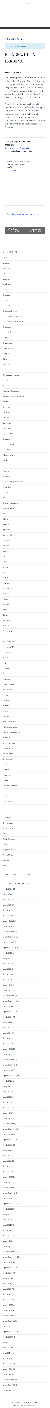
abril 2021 (6, 1230)
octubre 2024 (8, 1006)
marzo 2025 (7, 980)
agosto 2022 (7, 1145)
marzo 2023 (7, 1108)
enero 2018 (7, 1390)
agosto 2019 (7, 1337)
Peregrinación (8, 684)
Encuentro (7, 423)
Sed (4, 791)
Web (4, 866)
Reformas (6, 738)
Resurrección (8, 759)
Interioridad (7, 535)
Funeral (5, 492)
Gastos (5, 498)
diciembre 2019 (8, 1316)
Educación (6, 412)
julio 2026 (6, 894)
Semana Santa (8, 802)
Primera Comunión (10, 727)
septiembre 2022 (9, 1140)
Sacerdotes (7, 770)
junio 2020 (7, 1284)
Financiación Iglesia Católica (13, 482)
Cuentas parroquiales (11, 375)
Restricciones (8, 754)
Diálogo (5, 386)
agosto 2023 (7, 1081)
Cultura (5, 380)
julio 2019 (6, 1342)
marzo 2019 (7, 1364)
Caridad (5, 300)
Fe (3, 466)
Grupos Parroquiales (10, 503)
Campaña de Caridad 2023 (36, 230)
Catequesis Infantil (10, 311)
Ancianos (6, 268)
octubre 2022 (8, 1134)
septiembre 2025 (9, 948)
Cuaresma (6, 370)
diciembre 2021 (8, 1188)
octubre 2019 (7, 1326)
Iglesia (5, 519)
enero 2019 (7, 1374)
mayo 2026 (7, 905)
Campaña (6, 290)
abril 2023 (6, 1102)
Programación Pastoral (12, 732)
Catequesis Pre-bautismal (12, 316)
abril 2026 (6, 910)
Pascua (5, 658)
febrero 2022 (8, 1177)
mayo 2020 (7, 1289)
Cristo (5, 359)
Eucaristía (6, 439)
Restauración (8, 748)
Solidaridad (7, 818)
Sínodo (5, 812)
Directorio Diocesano (11, 391)
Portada (6, 706)
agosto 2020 (7, 1273)
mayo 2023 (7, 1097)
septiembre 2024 (9, 1012)
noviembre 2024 (9, 1001)
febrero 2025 (8, 985)
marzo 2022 (7, 1172)
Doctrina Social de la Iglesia (13, 396)
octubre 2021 (7, 1198)
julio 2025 (6, 958)
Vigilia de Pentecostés (13, 230)
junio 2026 (7, 900)
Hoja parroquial (8, 508)
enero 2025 (7, 990)
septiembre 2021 (9, 1204)
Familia (5, 460)
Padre (5, 636)
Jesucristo (6, 540)
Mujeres (6, 594)
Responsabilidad (9, 743)
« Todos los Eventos (14, 39)
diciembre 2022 (9, 1124)
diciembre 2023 (8, 1060)
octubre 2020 (8, 1262)
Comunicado (7, 343)
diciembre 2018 (8, 1380)
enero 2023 (7, 1118)
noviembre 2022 (9, 1129)
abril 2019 (6, 1358)
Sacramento (7, 775)
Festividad (6, 476)
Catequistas (7, 327)
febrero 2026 (8, 921)
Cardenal (6, 295)
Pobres (5, 695)
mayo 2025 (7, 969)
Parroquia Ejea (25, 15)
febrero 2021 (7, 1241)
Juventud (6, 551)
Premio (5, 711)
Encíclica (6, 418)
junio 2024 (7, 1028)
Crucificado (7, 364)
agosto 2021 (7, 1209)
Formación (7, 487)
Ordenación (7, 631)
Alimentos (7, 263)
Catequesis (7, 306)
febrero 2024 (8, 1049)
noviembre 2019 (9, 1321)
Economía (6, 407)
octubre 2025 (8, 942)
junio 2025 (6, 964)
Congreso (6, 354)
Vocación (6, 860)
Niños (5, 610)
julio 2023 (6, 1086)
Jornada (6, 546)
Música (5, 599)
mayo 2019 (7, 1353)
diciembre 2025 (9, 932)
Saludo (5, 780)
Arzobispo (6, 279)
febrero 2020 (8, 1305)
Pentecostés (7, 679)
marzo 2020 (7, 1300)
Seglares (6, 796)
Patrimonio (7, 668)
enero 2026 (7, 926)
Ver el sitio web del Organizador (17, 148)
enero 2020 (7, 1310)
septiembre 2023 (9, 1076)
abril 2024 (6, 1038)
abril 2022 (6, 1166)
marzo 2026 (7, 916)
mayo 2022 (7, 1161)
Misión (5, 578)
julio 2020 (6, 1278)
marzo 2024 (7, 1044)
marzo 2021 (7, 1236)
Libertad (6, 562)
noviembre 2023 (9, 1065)
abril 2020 (6, 1294)
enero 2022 (7, 1182)
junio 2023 (6, 1092)
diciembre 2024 (9, 996)
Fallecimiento (8, 455)
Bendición (6, 284)
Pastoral (6, 663)
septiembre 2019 (9, 1332)
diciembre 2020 (9, 1252)
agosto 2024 (7, 1017)
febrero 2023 (8, 1113)
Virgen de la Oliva (9, 850)
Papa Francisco (8, 642)
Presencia (6, 716)
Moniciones (7, 588)
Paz (4, 674)
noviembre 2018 (9, 1385)
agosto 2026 (7, 889)
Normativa (7, 620)
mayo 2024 (7, 1033)
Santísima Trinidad (10, 786)
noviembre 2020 (9, 1257)
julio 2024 (6, 1022)
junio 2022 (7, 1156)
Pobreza (6, 700)
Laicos (5, 556)
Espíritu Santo (8, 434)
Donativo (6, 402)
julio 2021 (6, 1214)
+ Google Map (11, 171)
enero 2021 (7, 1246)
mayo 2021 (7, 1225)
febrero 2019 (7, 1369)
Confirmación (8, 348)
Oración (6, 626)
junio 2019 (6, 1348)
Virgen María (8, 855)
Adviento (6, 258)
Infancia (6, 524)
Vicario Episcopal (9, 839)
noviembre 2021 (9, 1193)
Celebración (7, 332)
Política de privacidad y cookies (24, 1403)
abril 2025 (6, 974)
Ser (4, 807)
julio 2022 (6, 1150)
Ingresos (6, 530)
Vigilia (5, 844)
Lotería (5, 567)
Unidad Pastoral (9, 828)
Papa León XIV (8, 647)
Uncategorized (8, 823)
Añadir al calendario (22, 214)
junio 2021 (6, 1220)
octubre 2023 (8, 1070)
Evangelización (8, 444)
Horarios (6, 514)
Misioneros (7, 583)
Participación (7, 652)
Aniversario (7, 274)
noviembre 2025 (9, 937)
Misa (4, 572)
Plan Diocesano (9, 690)
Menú (26, 3)
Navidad (6, 604)
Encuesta (6, 428)
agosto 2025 (7, 953)
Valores (5, 834)
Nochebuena (7, 615)
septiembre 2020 (9, 1268)
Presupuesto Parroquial (12, 722)
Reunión (6, 764)
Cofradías (6, 338)
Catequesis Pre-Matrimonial (13, 322)
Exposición (7, 450)
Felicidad (6, 471)
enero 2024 (7, 1054)
